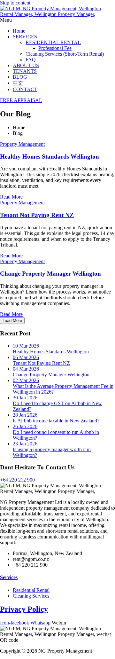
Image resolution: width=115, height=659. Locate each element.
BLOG (20, 77)
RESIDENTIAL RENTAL (53, 42)
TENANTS (25, 71)
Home (19, 31)
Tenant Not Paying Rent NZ (37, 215)
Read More (11, 197)
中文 (18, 83)
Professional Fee (55, 48)
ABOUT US (26, 65)
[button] (57, 20)
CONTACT (25, 89)
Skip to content (15, 2)
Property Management (22, 144)
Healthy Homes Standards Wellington (49, 156)
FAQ (31, 59)
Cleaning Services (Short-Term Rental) (65, 54)
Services (9, 577)
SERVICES (25, 36)
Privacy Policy (24, 609)
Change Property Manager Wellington (50, 273)
